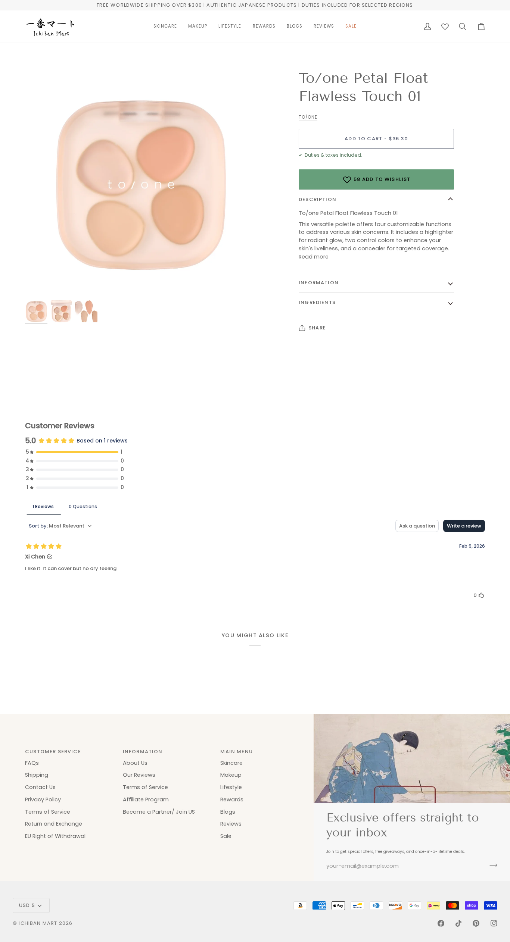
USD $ (27, 905)
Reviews (231, 823)
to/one (308, 117)
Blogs (227, 812)
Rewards (231, 799)
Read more (314, 256)
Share (317, 327)
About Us (135, 763)
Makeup (231, 775)
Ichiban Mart (38, 923)
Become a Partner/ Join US (159, 812)
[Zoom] (140, 184)
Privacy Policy (43, 799)
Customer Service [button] (53, 751)
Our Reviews (139, 775)
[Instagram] (494, 923)
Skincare (231, 763)
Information (319, 282)
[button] (165, 26)
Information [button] (143, 751)
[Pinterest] (476, 923)
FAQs (32, 763)
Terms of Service (47, 812)
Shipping (36, 775)
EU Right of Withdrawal (55, 836)
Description (317, 199)
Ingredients (317, 302)
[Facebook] (441, 923)
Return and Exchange (53, 823)
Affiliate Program (146, 799)
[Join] (491, 865)
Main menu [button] (236, 751)
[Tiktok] (458, 923)
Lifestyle (231, 787)
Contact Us (40, 787)
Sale (225, 836)
